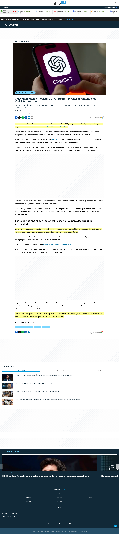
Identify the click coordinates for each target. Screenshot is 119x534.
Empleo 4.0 (29, 497)
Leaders (28, 501)
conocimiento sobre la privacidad (57, 244)
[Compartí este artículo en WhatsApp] (22, 117)
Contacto (59, 501)
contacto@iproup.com (8, 516)
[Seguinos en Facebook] (54, 524)
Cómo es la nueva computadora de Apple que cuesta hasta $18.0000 (37, 392)
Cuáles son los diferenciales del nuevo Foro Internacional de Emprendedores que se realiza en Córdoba (47, 400)
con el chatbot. (49, 127)
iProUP (19, 111)
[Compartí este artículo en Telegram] (29, 117)
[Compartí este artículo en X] (19, 117)
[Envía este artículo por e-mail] (32, 117)
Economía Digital (59, 494)
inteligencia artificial (24, 327)
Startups (90, 497)
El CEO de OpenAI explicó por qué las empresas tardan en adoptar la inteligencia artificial (43, 375)
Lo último (28, 494)
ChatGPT (56, 139)
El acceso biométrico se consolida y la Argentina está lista (33, 383)
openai (37, 327)
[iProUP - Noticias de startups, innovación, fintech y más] (59, 3)
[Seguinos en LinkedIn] (59, 524)
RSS (59, 507)
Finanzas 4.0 (90, 494)
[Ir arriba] (115, 526)
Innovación (59, 497)
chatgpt (46, 327)
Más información (71, 19)
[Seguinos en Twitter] (65, 524)
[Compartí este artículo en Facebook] (16, 117)
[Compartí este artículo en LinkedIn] (25, 117)
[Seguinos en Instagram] (49, 524)
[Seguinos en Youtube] (70, 524)
